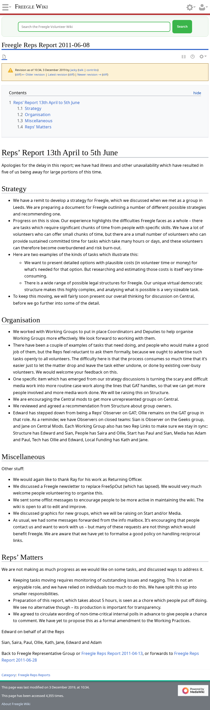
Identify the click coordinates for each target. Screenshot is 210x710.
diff (18, 74)
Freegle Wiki (31, 6)
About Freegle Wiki (16, 704)
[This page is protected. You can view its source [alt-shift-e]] (184, 56)
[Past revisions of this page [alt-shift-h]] (193, 56)
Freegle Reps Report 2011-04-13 (112, 653)
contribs (92, 70)
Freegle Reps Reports (34, 675)
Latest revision (57, 74)
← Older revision (33, 74)
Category (9, 675)
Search (182, 26)
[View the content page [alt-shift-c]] (4, 56)
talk (81, 70)
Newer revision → (89, 74)
